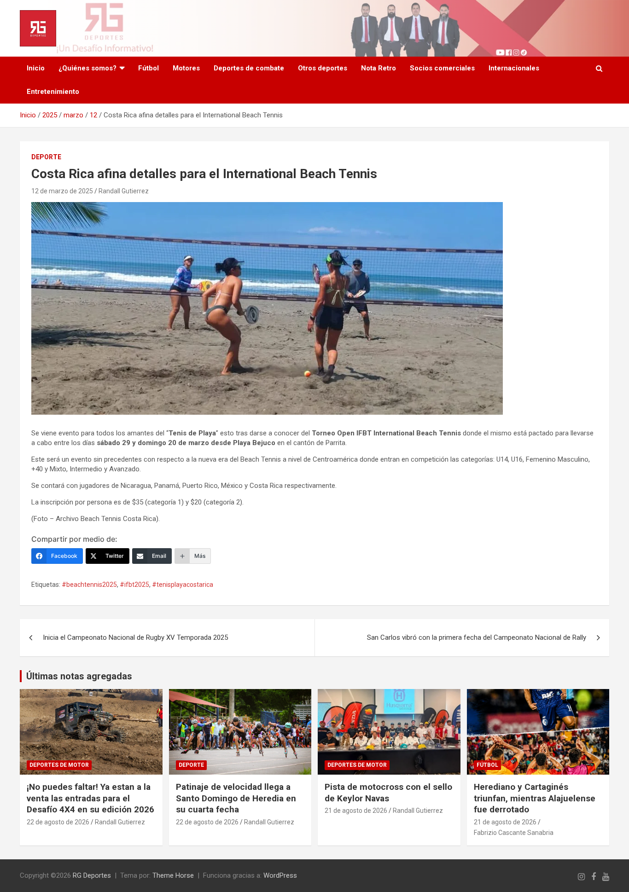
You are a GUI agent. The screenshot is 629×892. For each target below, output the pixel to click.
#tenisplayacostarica (182, 584)
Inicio (36, 68)
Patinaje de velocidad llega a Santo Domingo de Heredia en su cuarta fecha (236, 798)
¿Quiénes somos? (87, 68)
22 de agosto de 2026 (58, 822)
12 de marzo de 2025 (62, 191)
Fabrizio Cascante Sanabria (513, 832)
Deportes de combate (249, 68)
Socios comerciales (442, 68)
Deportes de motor (59, 765)
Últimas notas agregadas (79, 676)
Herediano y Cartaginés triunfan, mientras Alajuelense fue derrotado (534, 798)
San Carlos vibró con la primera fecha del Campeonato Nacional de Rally (476, 637)
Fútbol (148, 68)
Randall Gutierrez (124, 191)
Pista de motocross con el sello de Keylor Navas (388, 793)
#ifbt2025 (134, 584)
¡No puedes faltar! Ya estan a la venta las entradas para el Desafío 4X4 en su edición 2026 (90, 798)
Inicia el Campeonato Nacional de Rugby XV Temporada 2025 (135, 637)
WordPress (280, 875)
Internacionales (514, 68)
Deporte (46, 157)
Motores (186, 68)
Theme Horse (173, 875)
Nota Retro (378, 68)
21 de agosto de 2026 (356, 810)
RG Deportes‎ (92, 875)
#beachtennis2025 (89, 584)
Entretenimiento (53, 91)
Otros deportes (322, 68)
